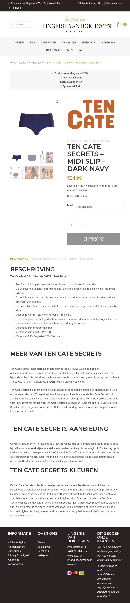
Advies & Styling (87, 3)
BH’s (33, 42)
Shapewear (107, 42)
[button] (57, 102)
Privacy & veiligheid (19, 555)
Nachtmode (68, 42)
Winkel (22, 62)
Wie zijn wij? (45, 546)
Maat (70, 205)
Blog (101, 3)
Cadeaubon (14, 551)
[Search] (29, 24)
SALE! (81, 50)
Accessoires (54, 50)
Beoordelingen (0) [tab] (82, 258)
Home (13, 62)
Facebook (43, 551)
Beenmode (88, 42)
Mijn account (104, 24)
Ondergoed (48, 42)
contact (14, 515)
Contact (42, 542)
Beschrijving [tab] (19, 258)
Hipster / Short (77, 140)
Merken (20, 42)
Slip (46, 62)
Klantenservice (113, 3)
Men (70, 50)
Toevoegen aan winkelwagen (93, 239)
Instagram (43, 555)
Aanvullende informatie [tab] (49, 258)
